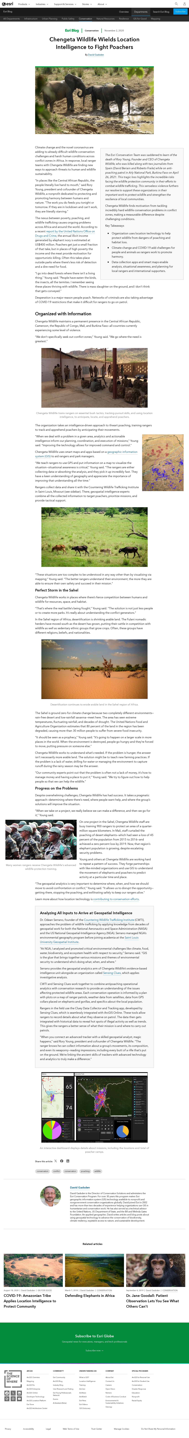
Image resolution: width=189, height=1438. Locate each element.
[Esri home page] (8, 4)
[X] (13, 1393)
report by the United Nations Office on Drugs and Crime (65, 233)
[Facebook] (6, 1393)
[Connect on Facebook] (62, 1163)
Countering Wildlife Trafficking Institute (109, 920)
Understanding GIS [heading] (88, 1371)
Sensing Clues (112, 973)
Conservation (85, 19)
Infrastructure (30, 19)
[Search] (176, 4)
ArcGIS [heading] (30, 1371)
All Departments (11, 19)
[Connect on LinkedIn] (68, 1163)
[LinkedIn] (19, 1393)
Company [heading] (110, 1371)
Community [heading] (58, 1371)
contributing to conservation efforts (116, 899)
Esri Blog (7, 12)
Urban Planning (49, 19)
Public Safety (68, 19)
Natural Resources (105, 19)
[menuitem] (38, 1377)
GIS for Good (140, 19)
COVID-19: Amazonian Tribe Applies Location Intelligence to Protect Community (30, 1301)
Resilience (124, 19)
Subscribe (180, 12)
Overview (124, 12)
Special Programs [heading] (140, 1371)
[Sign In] (184, 4)
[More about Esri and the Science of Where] (13, 1379)
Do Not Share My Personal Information (158, 1429)
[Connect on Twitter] (56, 1163)
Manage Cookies (121, 1429)
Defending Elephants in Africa (90, 1296)
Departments (140, 12)
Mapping (155, 19)
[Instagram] (13, 1398)
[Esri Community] (6, 1398)
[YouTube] (19, 1398)
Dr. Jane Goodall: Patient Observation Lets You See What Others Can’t (152, 1301)
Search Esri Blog (161, 12)
